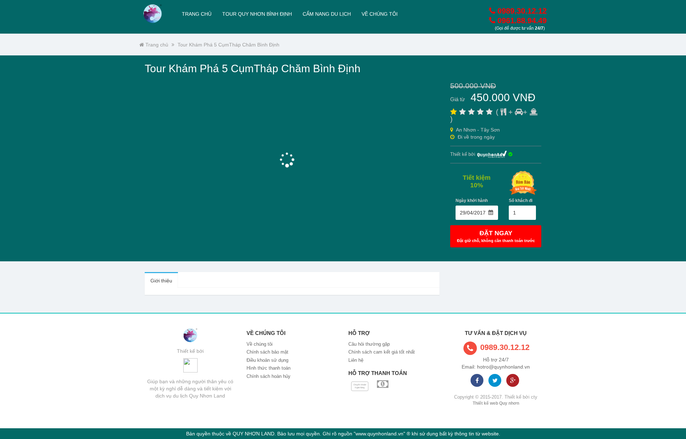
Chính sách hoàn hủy (268, 376)
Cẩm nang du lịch (327, 14)
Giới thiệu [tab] (161, 280)
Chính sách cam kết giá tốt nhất (381, 352)
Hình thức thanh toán (268, 368)
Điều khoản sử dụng (267, 360)
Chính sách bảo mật (267, 352)
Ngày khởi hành (472, 200)
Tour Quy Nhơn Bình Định (257, 14)
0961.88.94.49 (521, 20)
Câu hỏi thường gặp (369, 344)
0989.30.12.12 (521, 10)
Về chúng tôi (380, 14)
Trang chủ (197, 14)
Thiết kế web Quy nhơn (496, 403)
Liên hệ (355, 360)
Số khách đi (520, 200)
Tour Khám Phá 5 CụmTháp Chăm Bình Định (228, 45)
